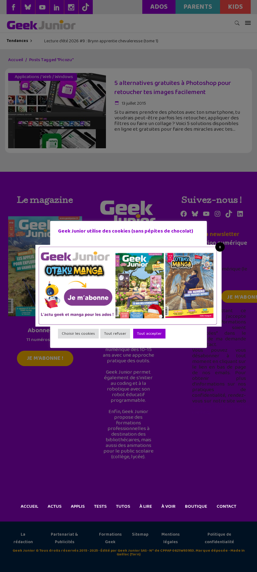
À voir (168, 506)
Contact (226, 506)
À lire (145, 506)
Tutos (123, 506)
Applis (78, 506)
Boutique (196, 506)
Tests (100, 506)
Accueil (29, 506)
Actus (54, 506)
